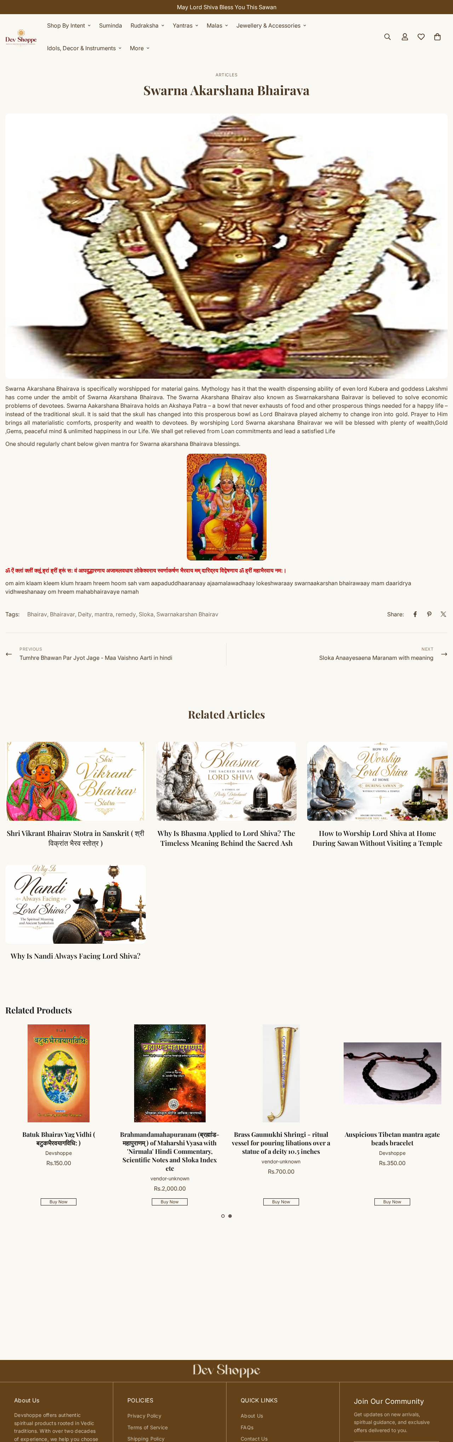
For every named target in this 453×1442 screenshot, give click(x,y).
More (137, 48)
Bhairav (37, 614)
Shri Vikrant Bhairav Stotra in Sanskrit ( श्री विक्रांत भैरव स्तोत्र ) (75, 838)
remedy (126, 614)
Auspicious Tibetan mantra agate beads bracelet (392, 1138)
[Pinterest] (429, 614)
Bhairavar (62, 614)
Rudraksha (145, 25)
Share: (395, 614)
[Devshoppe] (21, 36)
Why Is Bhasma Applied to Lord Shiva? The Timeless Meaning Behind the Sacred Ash (226, 838)
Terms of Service (147, 1427)
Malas (214, 25)
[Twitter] (443, 614)
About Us (252, 1416)
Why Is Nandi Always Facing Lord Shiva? (76, 955)
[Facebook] (415, 614)
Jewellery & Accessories (268, 25)
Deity (85, 614)
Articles (226, 74)
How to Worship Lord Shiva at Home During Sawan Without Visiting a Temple (377, 838)
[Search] (387, 37)
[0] (437, 37)
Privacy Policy (144, 1416)
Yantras (183, 25)
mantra (103, 614)
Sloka (146, 614)
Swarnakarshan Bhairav (187, 614)
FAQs (247, 1427)
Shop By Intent (66, 25)
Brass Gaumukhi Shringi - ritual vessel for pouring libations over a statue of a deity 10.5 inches (281, 1143)
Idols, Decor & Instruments (81, 48)
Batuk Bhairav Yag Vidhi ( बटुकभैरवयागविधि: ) (58, 1138)
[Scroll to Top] (439, 1403)
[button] (223, 1216)
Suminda (110, 25)
